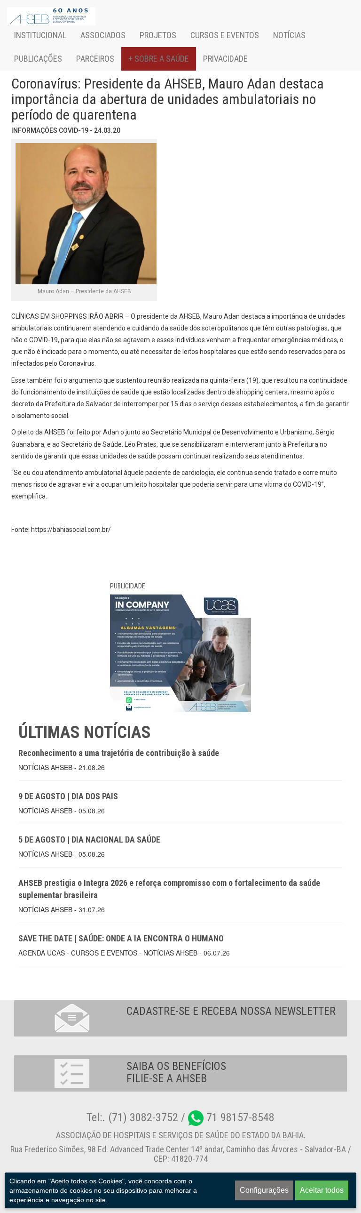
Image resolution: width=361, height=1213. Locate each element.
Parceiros (95, 59)
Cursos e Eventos (224, 35)
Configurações (264, 1190)
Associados (103, 35)
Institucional (40, 35)
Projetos (158, 35)
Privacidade (225, 59)
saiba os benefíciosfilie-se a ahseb (176, 1072)
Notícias (289, 35)
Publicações (38, 59)
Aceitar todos (322, 1190)
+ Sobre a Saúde (158, 59)
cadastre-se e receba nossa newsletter (231, 1011)
